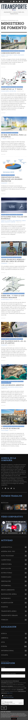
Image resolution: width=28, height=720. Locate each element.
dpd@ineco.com (9, 693)
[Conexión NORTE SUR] (14, 42)
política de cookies (15, 716)
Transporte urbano (9, 615)
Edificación (6, 293)
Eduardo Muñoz (5, 91)
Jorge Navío (21, 55)
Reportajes (21, 50)
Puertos (19, 257)
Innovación (8, 132)
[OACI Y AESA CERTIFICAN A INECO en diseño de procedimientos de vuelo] (17, 507)
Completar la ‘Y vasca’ (12, 89)
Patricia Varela (19, 387)
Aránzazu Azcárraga (6, 220)
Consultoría (6, 564)
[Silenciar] (22, 533)
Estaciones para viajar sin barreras (14, 218)
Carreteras (6, 560)
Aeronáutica (4, 381)
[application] (14, 527)
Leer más (3, 67)
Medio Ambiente (8, 590)
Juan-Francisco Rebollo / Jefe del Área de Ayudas (13, 260)
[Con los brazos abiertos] (14, 372)
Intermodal (6, 585)
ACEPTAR (14, 718)
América (4, 638)
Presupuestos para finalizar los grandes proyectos (11, 179)
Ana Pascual (11, 387)
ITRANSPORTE (4, 183)
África (4, 633)
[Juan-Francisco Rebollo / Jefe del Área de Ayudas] (14, 248)
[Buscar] (3, 1)
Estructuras (6, 573)
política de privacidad (8, 697)
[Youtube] (22, 1)
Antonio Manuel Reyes (7, 299)
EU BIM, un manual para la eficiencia (13, 136)
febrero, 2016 (11, 345)
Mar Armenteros (17, 220)
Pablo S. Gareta (13, 55)
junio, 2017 (11, 183)
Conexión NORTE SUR (10, 53)
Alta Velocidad (5, 50)
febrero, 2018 (4, 56)
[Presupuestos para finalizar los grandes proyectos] (14, 165)
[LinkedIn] (16, 1)
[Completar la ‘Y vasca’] (14, 78)
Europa (16, 50)
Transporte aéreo (6, 382)
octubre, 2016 (17, 299)
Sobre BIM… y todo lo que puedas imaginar (12, 296)
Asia (3, 642)
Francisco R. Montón (10, 221)
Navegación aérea (9, 594)
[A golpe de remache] (14, 416)
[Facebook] (10, 1)
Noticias (12, 175)
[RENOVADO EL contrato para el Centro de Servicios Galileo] (7, 507)
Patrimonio (14, 426)
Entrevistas (4, 257)
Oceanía (4, 655)
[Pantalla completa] (25, 533)
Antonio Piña (13, 91)
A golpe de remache (10, 428)
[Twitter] (19, 1)
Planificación (7, 602)
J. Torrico (3, 138)
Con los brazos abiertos (12, 385)
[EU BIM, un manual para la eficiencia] (14, 123)
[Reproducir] (3, 533)
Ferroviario (13, 86)
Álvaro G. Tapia (5, 55)
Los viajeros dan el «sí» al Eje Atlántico (13, 342)
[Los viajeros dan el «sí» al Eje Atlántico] (14, 329)
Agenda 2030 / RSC (8, 551)
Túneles (4, 620)
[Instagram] (13, 1)
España (12, 50)
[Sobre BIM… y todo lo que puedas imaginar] (14, 284)
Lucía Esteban (4, 430)
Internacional (7, 650)
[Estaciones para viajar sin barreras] (14, 205)
